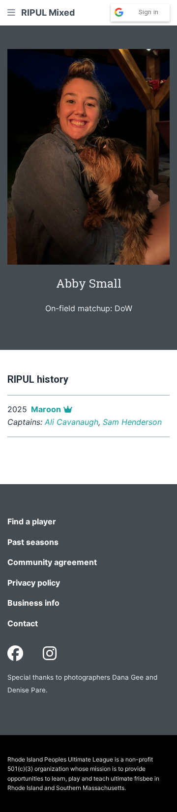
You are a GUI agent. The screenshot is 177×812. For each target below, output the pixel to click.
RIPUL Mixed (48, 12)
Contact (22, 623)
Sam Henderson (132, 422)
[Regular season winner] (67, 409)
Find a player (31, 521)
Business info (33, 603)
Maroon (46, 409)
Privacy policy (33, 583)
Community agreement (52, 562)
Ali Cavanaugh (71, 422)
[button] (11, 12)
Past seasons (33, 542)
